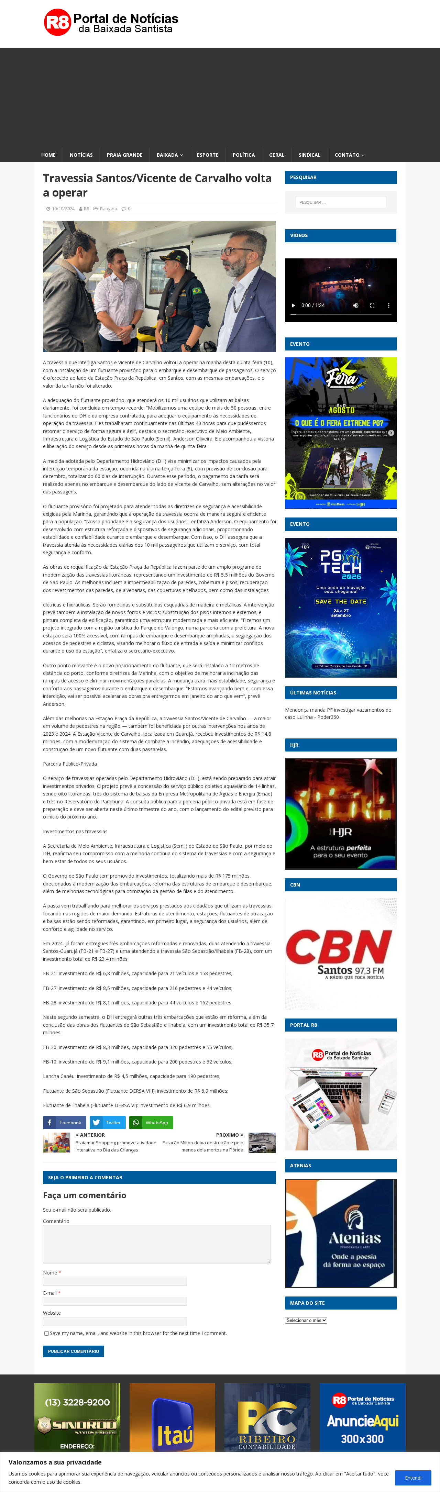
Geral (277, 155)
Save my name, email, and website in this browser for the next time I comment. (138, 1333)
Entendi (413, 1477)
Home (48, 155)
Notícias (81, 155)
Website (52, 1313)
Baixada (167, 155)
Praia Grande (125, 155)
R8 (86, 208)
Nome (50, 1272)
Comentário (56, 1221)
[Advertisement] (220, 96)
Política (244, 155)
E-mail (50, 1293)
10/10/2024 (63, 208)
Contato (347, 155)
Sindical (310, 155)
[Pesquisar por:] (341, 202)
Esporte (208, 155)
